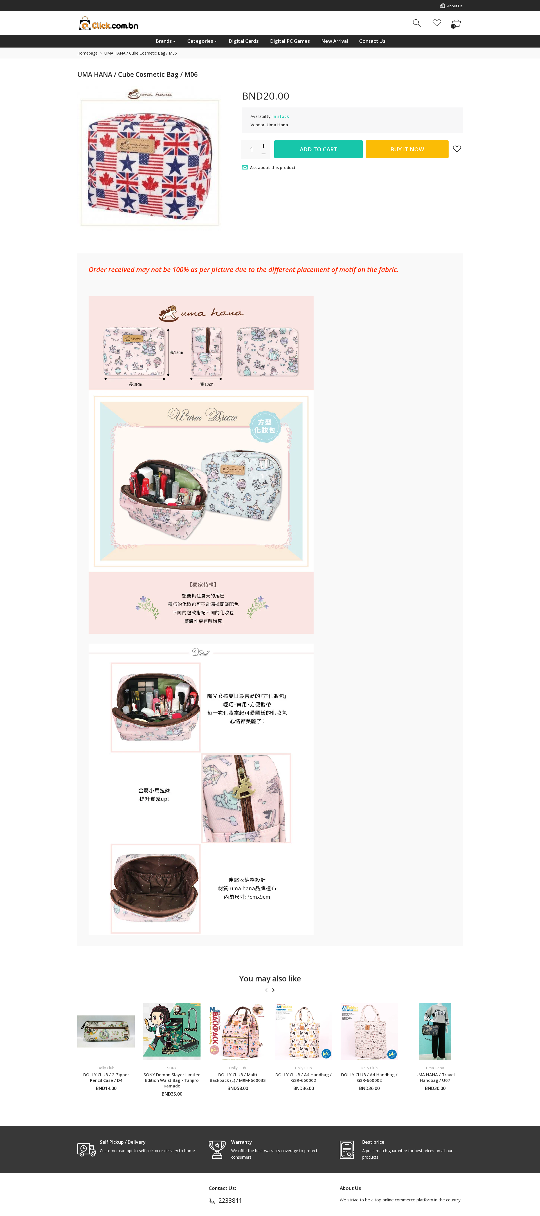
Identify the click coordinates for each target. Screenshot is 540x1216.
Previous (266, 990)
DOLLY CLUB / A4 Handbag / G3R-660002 (303, 1077)
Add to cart (319, 149)
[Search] (417, 23)
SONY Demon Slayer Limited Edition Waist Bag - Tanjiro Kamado (172, 1080)
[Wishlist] (437, 23)
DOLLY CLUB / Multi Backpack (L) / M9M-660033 (238, 1077)
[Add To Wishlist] (457, 148)
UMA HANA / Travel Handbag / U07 (435, 1077)
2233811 (230, 1200)
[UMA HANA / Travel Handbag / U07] (435, 1031)
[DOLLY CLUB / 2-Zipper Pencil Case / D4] (106, 1031)
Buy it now (407, 149)
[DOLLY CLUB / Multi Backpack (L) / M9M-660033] (237, 1031)
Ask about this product (273, 167)
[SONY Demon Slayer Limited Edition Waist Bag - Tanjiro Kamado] (172, 1031)
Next (273, 990)
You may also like (270, 978)
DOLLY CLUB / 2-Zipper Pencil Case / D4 (106, 1077)
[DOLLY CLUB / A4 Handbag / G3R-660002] (303, 1031)
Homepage (87, 53)
